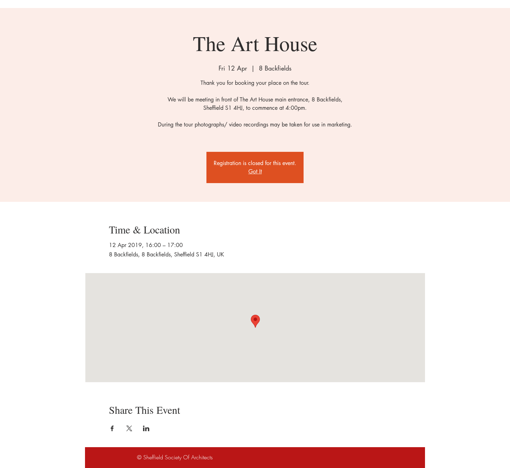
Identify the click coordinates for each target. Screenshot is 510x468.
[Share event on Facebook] (112, 428)
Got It (255, 171)
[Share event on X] (129, 428)
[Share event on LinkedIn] (146, 428)
